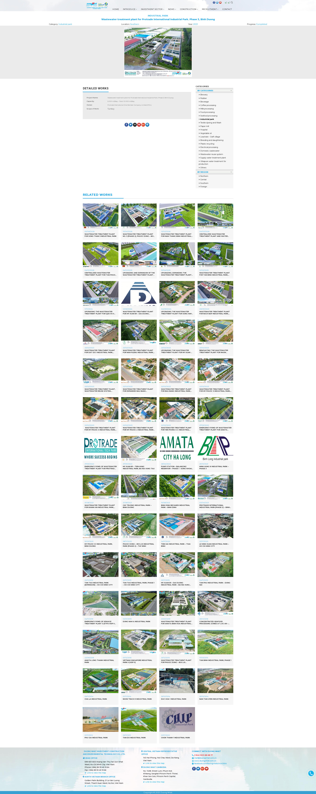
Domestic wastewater (209, 151)
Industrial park (158, 16)
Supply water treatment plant (213, 158)
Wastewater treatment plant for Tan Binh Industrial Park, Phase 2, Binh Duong (214, 274)
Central (203, 179)
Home (115, 9)
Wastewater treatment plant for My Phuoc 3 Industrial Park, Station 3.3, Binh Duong (100, 429)
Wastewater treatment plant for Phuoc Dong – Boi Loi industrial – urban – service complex (176, 661)
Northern (204, 176)
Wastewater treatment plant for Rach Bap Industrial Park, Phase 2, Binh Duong (214, 313)
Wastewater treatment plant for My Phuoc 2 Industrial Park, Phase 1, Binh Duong (138, 429)
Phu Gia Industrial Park (96, 738)
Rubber (203, 98)
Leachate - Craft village (210, 137)
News (171, 9)
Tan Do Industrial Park (134, 738)
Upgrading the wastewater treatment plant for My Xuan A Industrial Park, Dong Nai (176, 351)
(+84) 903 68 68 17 (203, 755)
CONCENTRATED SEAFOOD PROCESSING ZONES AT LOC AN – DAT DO (213, 622)
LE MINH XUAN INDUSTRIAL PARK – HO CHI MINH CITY (214, 545)
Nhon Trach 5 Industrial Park (137, 699)
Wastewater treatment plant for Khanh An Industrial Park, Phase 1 (100, 506)
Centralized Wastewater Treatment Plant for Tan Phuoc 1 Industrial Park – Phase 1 (100, 274)
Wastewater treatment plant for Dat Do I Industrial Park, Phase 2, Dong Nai (100, 351)
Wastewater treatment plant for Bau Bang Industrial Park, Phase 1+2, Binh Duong (176, 390)
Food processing (207, 112)
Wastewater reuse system (211, 154)
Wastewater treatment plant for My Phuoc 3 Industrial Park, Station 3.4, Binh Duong (214, 390)
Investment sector (152, 9)
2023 (195, 24)
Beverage (204, 102)
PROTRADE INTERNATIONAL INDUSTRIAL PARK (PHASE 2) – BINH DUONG (214, 506)
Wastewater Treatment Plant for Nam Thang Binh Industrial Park (176, 235)
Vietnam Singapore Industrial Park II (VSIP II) (137, 661)
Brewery (204, 95)
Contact (227, 9)
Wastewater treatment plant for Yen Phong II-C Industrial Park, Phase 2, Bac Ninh (176, 429)
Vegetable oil (206, 133)
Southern (134, 24)
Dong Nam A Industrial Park (136, 621)
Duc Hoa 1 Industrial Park (173, 699)
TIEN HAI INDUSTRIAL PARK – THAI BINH (175, 545)
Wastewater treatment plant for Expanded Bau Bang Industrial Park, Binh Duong (138, 390)
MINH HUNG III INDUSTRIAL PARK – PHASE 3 (214, 467)
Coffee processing (208, 105)
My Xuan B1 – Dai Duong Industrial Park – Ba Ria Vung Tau (175, 584)
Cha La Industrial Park (96, 699)
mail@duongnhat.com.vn (205, 758)
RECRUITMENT (209, 9)
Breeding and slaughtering (211, 140)
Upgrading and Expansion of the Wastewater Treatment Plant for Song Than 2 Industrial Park (139, 274)
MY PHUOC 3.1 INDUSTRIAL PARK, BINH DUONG (98, 545)
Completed (261, 24)
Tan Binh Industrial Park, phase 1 (215, 660)
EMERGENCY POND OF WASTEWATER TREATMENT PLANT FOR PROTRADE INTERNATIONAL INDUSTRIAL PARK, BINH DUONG (101, 467)
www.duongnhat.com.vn (205, 761)
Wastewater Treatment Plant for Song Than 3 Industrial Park (100, 235)
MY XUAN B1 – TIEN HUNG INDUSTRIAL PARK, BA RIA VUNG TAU (139, 467)
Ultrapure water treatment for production (212, 162)
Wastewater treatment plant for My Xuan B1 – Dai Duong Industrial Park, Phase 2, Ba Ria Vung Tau (138, 313)
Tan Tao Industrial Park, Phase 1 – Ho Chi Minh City (138, 584)
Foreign (203, 187)
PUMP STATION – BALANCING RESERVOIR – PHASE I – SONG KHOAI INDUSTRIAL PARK (176, 467)
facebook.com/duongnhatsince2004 (210, 763)
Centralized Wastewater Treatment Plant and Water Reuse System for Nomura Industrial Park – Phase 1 (213, 235)
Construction (188, 9)
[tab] (96, 88)
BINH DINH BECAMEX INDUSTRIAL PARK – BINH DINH (175, 506)
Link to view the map (96, 773)
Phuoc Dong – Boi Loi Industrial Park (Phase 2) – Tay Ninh (138, 545)
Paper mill (204, 126)
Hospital (203, 130)
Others (203, 168)
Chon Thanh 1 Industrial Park (175, 738)
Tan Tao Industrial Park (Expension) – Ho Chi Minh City (99, 584)
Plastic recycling (207, 144)
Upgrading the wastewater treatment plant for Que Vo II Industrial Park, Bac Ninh (99, 313)
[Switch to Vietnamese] (229, 2)
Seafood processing (208, 116)
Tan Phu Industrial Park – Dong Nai (214, 584)
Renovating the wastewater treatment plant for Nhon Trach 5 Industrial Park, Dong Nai (214, 351)
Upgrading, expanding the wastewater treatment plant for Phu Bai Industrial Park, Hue (176, 274)
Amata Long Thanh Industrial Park (99, 661)
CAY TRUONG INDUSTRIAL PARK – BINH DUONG (137, 506)
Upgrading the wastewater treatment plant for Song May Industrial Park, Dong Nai (176, 313)
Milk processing (207, 109)
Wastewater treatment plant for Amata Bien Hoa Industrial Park (176, 622)
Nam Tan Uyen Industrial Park (213, 699)
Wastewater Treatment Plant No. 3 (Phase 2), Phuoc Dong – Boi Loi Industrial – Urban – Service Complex (138, 235)
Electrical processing (209, 147)
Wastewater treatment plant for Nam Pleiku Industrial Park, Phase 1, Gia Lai (138, 351)
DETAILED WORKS (96, 88)
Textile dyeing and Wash (210, 123)
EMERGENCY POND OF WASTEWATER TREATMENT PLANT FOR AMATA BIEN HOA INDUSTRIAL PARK (215, 429)
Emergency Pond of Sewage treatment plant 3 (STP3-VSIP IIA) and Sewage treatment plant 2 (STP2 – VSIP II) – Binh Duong (100, 622)
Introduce (129, 9)
